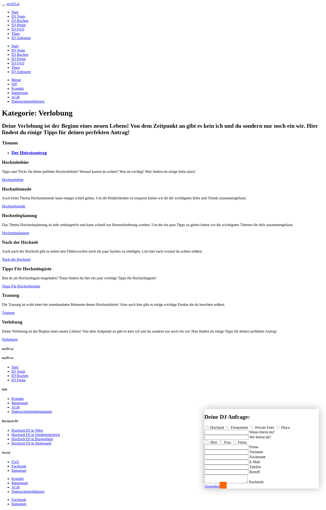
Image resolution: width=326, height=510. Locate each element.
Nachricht (256, 482)
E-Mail (254, 462)
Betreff (254, 472)
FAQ (15, 462)
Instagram (18, 470)
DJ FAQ (17, 29)
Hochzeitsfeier (13, 180)
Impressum (19, 93)
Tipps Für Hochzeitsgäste (21, 286)
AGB (15, 97)
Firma (242, 442)
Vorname (256, 452)
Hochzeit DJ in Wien (27, 430)
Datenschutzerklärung (27, 101)
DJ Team (18, 16)
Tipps (15, 34)
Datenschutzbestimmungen (31, 411)
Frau (227, 442)
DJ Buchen (19, 21)
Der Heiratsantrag (29, 152)
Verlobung (10, 339)
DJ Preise (18, 25)
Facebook (18, 466)
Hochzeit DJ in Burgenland (32, 439)
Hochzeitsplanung (15, 233)
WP (14, 84)
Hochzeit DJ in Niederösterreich (35, 435)
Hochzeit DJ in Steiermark (31, 443)
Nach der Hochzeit (16, 259)
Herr (213, 442)
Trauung (8, 313)
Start (14, 12)
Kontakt (17, 88)
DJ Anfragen (21, 38)
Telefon (255, 467)
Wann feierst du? (262, 432)
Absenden (212, 486)
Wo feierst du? (260, 437)
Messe (16, 80)
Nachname (257, 457)
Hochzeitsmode (13, 206)
